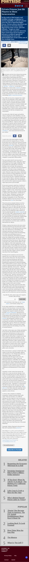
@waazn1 (14, 440)
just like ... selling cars (9, 86)
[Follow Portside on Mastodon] (20, 6)
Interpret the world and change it (5, 550)
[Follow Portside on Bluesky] (18, 6)
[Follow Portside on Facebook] (16, 6)
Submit (13, 559)
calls (12, 200)
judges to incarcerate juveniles (15, 95)
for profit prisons (8, 445)
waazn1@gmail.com (7, 440)
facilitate (4, 318)
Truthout (22, 41)
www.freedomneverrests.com (8, 441)
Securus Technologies (11, 312)
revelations (17, 87)
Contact (6, 559)
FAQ (15, 555)
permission (18, 428)
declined (11, 145)
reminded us (5, 130)
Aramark (7, 314)
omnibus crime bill (19, 212)
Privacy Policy (7, 555)
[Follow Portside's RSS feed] (22, 6)
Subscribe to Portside (14, 450)
